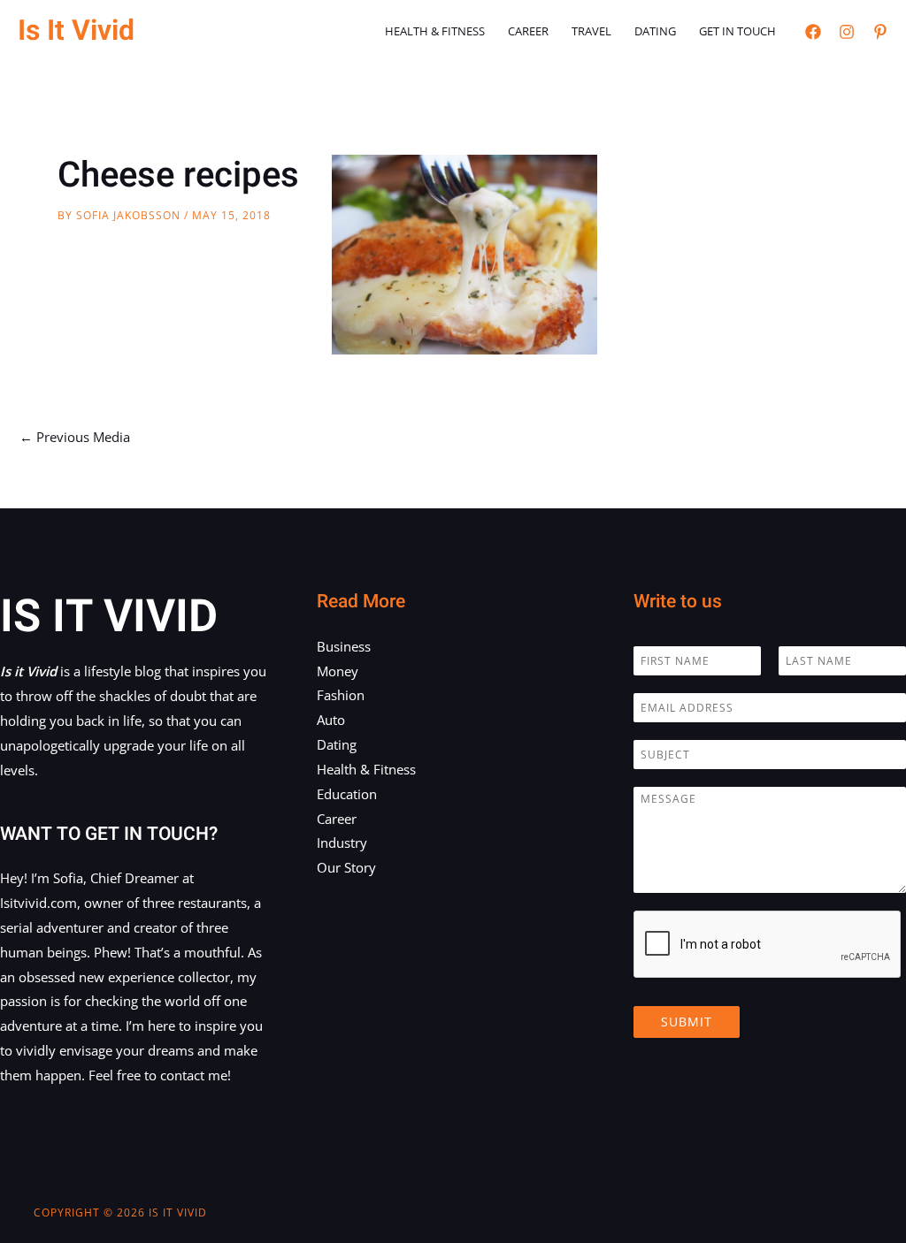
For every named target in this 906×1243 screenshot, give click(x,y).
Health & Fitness (435, 31)
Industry (342, 842)
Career (528, 31)
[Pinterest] (880, 32)
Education (347, 794)
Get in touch (737, 31)
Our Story (346, 867)
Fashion (341, 695)
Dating (655, 31)
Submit (686, 1021)
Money (337, 671)
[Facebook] (813, 32)
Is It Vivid (76, 30)
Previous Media (74, 437)
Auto (331, 719)
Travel (591, 31)
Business (344, 646)
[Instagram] (847, 32)
